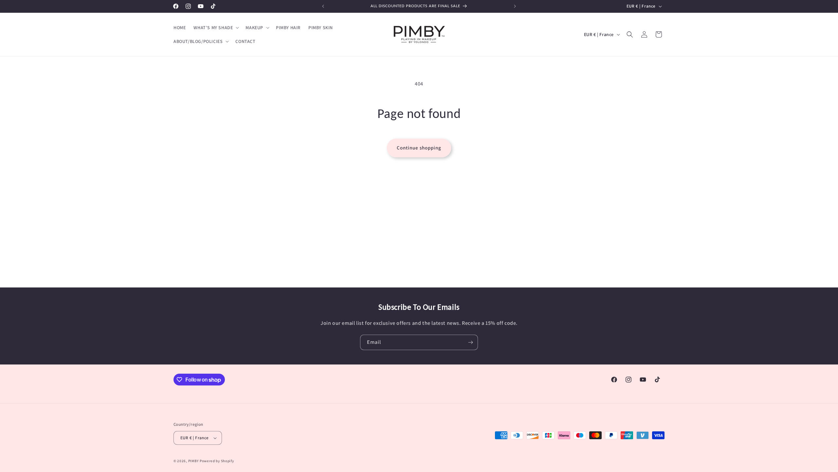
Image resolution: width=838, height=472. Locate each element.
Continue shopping (419, 148)
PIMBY (193, 461)
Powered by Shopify (217, 461)
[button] (216, 27)
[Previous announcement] (323, 6)
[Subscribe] (470, 342)
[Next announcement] (515, 6)
